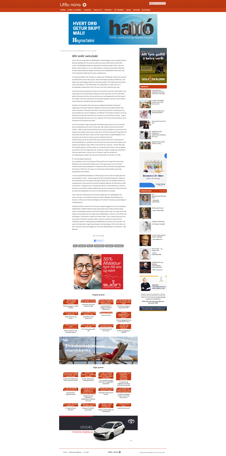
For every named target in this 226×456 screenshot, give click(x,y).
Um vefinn (136, 10)
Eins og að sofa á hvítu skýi (159, 122)
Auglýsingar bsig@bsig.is (75, 452)
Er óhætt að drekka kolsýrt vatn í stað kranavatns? (124, 395)
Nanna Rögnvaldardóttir (156, 253)
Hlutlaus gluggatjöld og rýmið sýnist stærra (123, 320)
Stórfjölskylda (99, 246)
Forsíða (62, 10)
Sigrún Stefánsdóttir (158, 210)
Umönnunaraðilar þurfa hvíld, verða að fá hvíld (70, 379)
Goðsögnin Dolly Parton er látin (106, 393)
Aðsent (128, 10)
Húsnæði (82, 246)
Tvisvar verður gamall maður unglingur (158, 236)
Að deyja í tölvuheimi (158, 221)
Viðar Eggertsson (158, 239)
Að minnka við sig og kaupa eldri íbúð (123, 306)
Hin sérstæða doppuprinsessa (71, 393)
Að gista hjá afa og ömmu (70, 317)
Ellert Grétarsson (157, 270)
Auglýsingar (146, 10)
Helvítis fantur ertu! (124, 408)
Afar (75, 246)
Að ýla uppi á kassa (157, 208)
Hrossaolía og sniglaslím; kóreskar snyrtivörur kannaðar (123, 383)
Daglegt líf (109, 246)
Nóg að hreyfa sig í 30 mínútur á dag (158, 142)
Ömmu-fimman (106, 315)
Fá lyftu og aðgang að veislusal (123, 331)
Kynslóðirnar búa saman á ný (88, 317)
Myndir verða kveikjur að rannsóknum (106, 410)
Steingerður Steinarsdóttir (155, 201)
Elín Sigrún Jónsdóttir (159, 224)
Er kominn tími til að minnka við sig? (88, 305)
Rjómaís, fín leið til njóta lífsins (88, 409)
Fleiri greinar (163, 191)
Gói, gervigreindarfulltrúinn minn (159, 196)
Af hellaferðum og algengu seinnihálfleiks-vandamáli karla (157, 264)
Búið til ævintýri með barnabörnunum (70, 331)
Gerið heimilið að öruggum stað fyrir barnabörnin (106, 307)
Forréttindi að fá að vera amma (106, 330)
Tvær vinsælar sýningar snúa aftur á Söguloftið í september (106, 381)
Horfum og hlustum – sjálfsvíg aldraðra (88, 379)
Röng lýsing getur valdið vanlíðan (70, 306)
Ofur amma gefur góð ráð (88, 330)
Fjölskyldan (118, 246)
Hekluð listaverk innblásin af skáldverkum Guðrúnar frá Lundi (88, 398)
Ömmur (90, 246)
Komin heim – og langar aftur (157, 249)
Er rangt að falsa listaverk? (71, 409)
